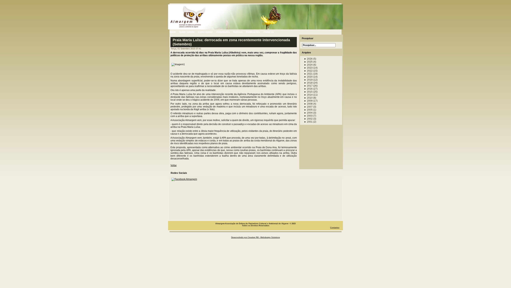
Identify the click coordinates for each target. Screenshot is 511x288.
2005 (308, 109)
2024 (308, 64)
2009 (308, 100)
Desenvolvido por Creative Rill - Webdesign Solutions (255, 237)
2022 (308, 70)
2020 (308, 76)
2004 (308, 112)
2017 (308, 85)
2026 (308, 58)
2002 (308, 118)
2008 (308, 103)
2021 (308, 73)
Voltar (173, 165)
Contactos (334, 228)
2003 (308, 115)
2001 (308, 121)
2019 (308, 79)
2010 (308, 97)
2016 (308, 88)
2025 (308, 61)
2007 (308, 106)
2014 (308, 94)
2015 (308, 91)
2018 (308, 82)
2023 (308, 67)
